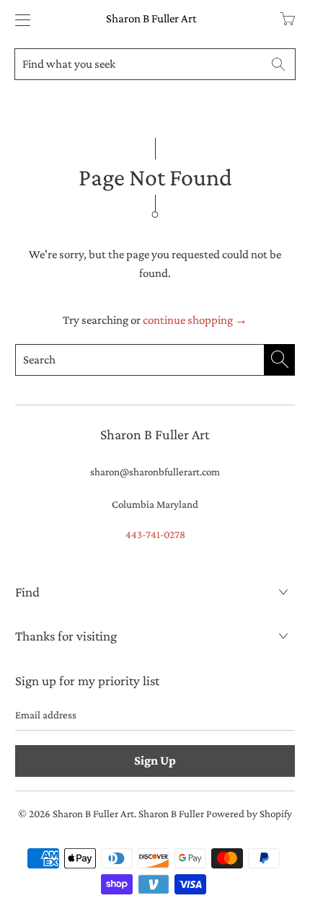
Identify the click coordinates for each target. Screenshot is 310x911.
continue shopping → (195, 320)
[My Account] (19, 19)
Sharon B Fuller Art (151, 18)
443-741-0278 (155, 534)
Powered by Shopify (249, 813)
